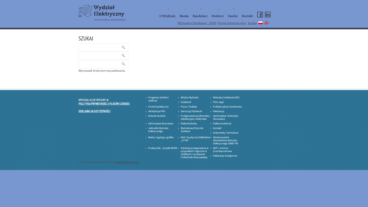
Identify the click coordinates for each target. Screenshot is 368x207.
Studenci (218, 16)
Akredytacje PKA (156, 111)
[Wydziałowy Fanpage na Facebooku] (260, 11)
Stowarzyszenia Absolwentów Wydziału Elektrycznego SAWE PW (225, 140)
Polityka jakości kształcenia (227, 106)
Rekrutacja (218, 111)
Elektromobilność (222, 123)
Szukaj (252, 23)
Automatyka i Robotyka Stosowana (225, 117)
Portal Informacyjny (232, 23)
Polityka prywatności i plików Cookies (104, 103)
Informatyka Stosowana (160, 123)
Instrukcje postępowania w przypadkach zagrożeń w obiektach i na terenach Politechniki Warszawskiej (194, 153)
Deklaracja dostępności (94, 111)
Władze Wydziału (190, 97)
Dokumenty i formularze (225, 132)
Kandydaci (200, 16)
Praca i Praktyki (189, 106)
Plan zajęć (218, 102)
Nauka (184, 16)
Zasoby (233, 16)
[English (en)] (266, 22)
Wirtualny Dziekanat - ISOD (196, 23)
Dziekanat (186, 102)
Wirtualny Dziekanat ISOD (226, 97)
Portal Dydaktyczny (158, 106)
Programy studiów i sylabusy (158, 99)
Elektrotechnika (189, 123)
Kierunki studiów (156, 115)
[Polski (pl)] (260, 22)
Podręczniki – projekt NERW (162, 148)
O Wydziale (167, 16)
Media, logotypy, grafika (161, 137)
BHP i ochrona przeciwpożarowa (222, 150)
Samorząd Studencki (191, 111)
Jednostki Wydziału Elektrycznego (158, 130)
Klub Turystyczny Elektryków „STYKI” (195, 139)
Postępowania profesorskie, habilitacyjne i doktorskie (195, 117)
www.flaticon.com (127, 162)
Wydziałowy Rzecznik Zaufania (192, 130)
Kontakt (247, 16)
